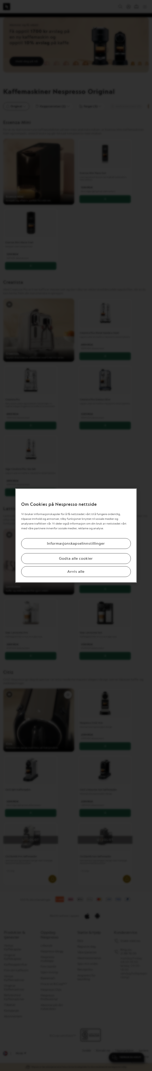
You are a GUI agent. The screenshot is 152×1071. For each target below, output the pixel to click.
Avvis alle (76, 571)
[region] (76, 535)
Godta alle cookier (76, 558)
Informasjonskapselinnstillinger (76, 543)
